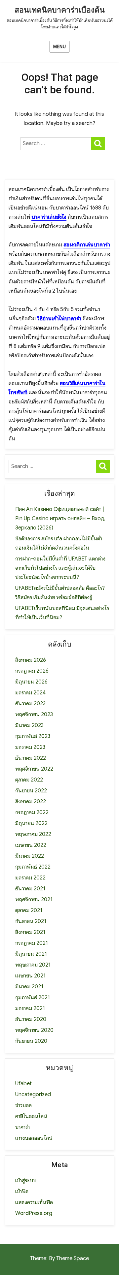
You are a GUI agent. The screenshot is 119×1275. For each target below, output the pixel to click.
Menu (59, 46)
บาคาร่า (22, 1127)
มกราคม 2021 (30, 1008)
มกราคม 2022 (30, 878)
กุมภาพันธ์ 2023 (32, 736)
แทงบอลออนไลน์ (34, 1138)
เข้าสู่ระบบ (25, 1180)
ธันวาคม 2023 (30, 703)
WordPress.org (33, 1213)
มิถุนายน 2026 (31, 682)
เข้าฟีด (21, 1191)
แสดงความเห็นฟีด (34, 1202)
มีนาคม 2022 (29, 856)
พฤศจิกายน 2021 (34, 899)
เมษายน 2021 (30, 975)
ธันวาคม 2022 (30, 758)
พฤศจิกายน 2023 (34, 714)
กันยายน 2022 (31, 790)
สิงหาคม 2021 (30, 932)
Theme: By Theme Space (59, 1258)
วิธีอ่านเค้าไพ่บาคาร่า (59, 318)
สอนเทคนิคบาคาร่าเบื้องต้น (60, 10)
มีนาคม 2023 (29, 725)
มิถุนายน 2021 (31, 954)
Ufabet (23, 1083)
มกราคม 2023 (30, 747)
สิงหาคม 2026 (30, 660)
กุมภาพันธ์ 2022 (33, 867)
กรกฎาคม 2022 (32, 812)
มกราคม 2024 (30, 692)
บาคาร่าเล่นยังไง (48, 217)
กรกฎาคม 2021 (31, 943)
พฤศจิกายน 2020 (34, 1030)
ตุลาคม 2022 (29, 780)
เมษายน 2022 (30, 845)
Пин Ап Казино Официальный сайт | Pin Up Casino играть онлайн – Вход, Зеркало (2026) (60, 518)
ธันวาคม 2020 (30, 1019)
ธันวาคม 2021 (30, 888)
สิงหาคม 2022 (30, 801)
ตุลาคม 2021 (28, 910)
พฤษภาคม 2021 (33, 965)
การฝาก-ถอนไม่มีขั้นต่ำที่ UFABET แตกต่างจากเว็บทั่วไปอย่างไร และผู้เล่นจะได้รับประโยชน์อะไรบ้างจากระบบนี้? (60, 568)
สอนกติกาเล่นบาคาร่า (86, 244)
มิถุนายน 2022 (31, 823)
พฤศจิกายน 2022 (34, 769)
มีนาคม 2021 (29, 986)
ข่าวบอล (23, 1105)
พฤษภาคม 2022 (33, 834)
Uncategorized (33, 1094)
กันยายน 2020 (31, 1041)
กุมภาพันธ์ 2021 (32, 997)
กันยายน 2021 (30, 921)
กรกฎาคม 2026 (32, 671)
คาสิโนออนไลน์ (31, 1116)
